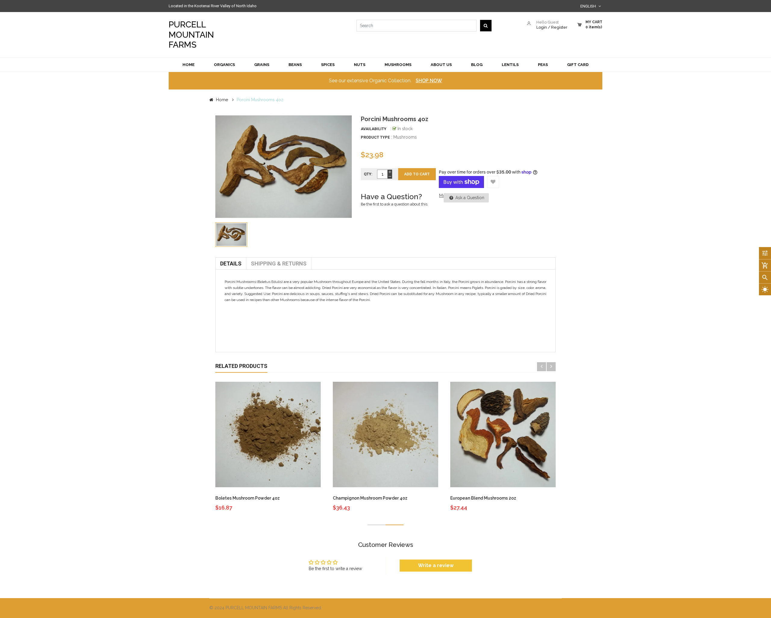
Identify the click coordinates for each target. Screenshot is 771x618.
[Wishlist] (493, 182)
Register (559, 27)
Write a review (436, 565)
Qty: (368, 174)
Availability (373, 129)
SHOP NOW (429, 80)
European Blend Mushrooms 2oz (483, 498)
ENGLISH (588, 6)
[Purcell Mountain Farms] (476, 608)
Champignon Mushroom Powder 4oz (370, 498)
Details (231, 263)
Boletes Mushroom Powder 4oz (247, 498)
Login (541, 27)
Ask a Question (469, 197)
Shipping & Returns (279, 263)
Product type (375, 137)
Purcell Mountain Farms (191, 35)
